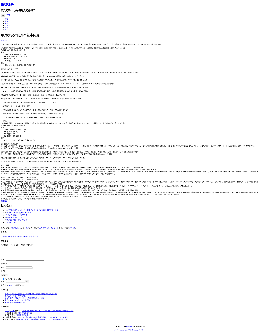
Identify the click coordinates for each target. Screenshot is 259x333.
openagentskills (10, 311)
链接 (6, 27)
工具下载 (8, 25)
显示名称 (4, 264)
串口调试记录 (11, 222)
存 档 (6, 23)
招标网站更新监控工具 (14, 217)
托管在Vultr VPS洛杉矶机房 (123, 330)
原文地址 (4, 201)
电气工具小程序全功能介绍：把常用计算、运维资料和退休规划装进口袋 (32, 210)
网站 (2, 271)
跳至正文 (8, 15)
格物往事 (7, 4)
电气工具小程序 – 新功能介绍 (15, 296)
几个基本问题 (44, 228)
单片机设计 (55, 228)
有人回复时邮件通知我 (12, 279)
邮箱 (3, 267)
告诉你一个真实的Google (11, 236)
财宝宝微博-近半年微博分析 (15, 302)
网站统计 (142, 330)
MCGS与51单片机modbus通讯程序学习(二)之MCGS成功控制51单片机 (43, 317)
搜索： (3, 281)
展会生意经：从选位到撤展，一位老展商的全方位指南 (24, 298)
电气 (27, 228)
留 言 (6, 30)
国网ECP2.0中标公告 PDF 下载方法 (18, 213)
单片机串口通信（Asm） (31, 236)
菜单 (3, 15)
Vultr (10, 285)
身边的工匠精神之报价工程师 (16, 215)
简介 (6, 21)
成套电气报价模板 (24, 313)
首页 (6, 19)
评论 (3, 260)
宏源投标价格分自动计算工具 (16, 220)
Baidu (136, 330)
